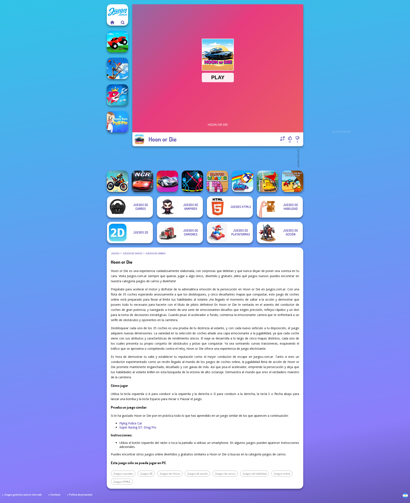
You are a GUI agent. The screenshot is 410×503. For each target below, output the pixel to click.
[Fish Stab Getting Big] (117, 95)
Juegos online (282, 473)
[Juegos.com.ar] (112, 22)
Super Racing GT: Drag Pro (137, 427)
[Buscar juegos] (122, 22)
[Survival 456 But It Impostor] (292, 181)
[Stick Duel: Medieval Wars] (192, 181)
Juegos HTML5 (121, 481)
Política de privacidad (80, 494)
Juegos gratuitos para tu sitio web (23, 494)
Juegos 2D (146, 473)
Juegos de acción (197, 473)
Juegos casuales (123, 473)
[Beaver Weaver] (217, 181)
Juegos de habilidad (254, 473)
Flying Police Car (130, 423)
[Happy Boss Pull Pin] (117, 121)
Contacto (55, 494)
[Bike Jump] (117, 181)
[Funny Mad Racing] (117, 41)
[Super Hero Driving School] (267, 181)
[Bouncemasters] (242, 181)
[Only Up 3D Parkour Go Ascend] (117, 68)
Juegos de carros (155, 253)
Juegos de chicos (132, 253)
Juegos (115, 253)
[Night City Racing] (142, 181)
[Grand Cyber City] (167, 181)
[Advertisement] (342, 68)
